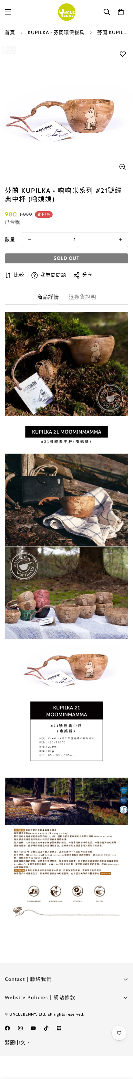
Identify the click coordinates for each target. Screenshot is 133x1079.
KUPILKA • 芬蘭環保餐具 (56, 32)
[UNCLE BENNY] (67, 12)
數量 (10, 239)
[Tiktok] (46, 1028)
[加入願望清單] (122, 54)
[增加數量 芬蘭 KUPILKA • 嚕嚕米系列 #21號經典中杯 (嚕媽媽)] (120, 239)
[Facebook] (7, 1028)
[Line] (59, 1028)
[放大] (122, 167)
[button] (120, 12)
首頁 (10, 32)
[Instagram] (20, 1028)
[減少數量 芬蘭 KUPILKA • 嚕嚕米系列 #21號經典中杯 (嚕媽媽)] (29, 239)
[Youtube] (33, 1028)
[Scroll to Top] (121, 1044)
